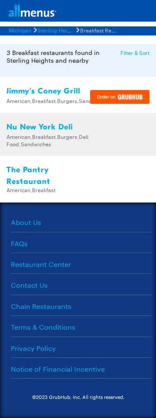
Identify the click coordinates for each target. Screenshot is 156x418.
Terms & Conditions (43, 326)
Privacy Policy (33, 348)
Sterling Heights (58, 30)
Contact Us (29, 284)
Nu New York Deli (39, 127)
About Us (26, 222)
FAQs (19, 243)
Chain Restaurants (41, 306)
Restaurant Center (41, 264)
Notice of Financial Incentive (58, 368)
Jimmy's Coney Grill (43, 91)
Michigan (20, 30)
